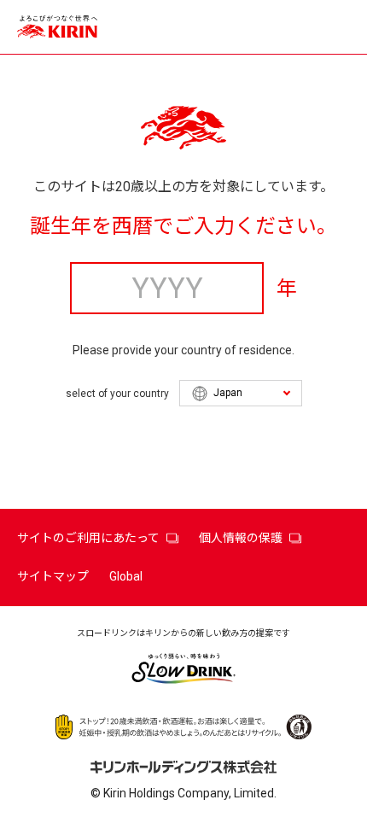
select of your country (117, 394)
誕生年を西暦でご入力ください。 (183, 226)
